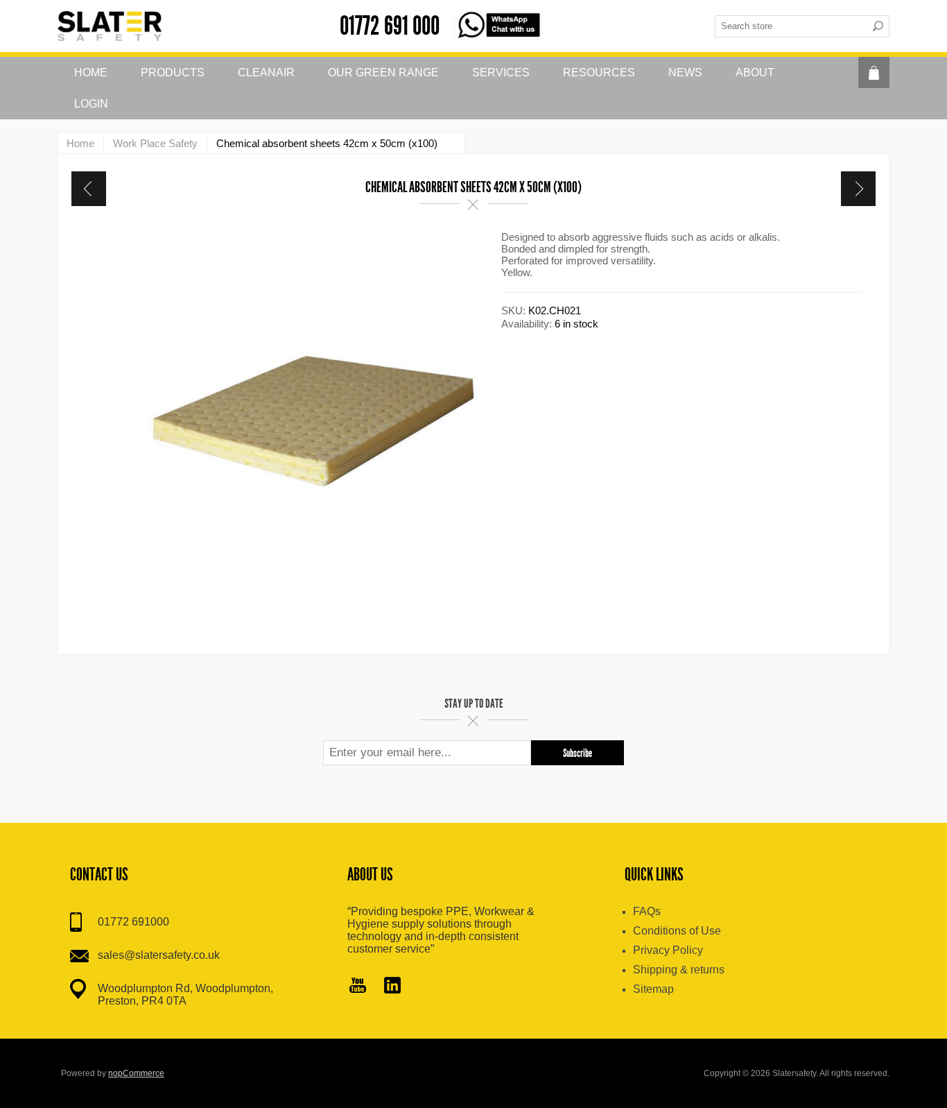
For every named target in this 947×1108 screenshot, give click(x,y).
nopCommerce (136, 1073)
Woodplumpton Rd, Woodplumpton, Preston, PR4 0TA (185, 994)
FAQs (647, 911)
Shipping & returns (678, 969)
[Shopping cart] (873, 72)
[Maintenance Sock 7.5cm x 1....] (858, 188)
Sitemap (653, 989)
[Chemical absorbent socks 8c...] (88, 188)
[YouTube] (357, 986)
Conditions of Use (677, 931)
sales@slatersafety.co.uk (159, 955)
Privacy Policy (668, 950)
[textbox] (791, 26)
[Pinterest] (392, 986)
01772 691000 (133, 922)
